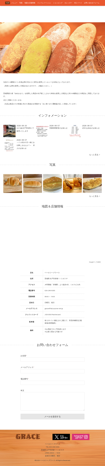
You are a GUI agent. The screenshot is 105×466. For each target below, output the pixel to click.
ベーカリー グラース (47, 460)
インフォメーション (44, 3)
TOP (7, 3)
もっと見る (94, 155)
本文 (22, 391)
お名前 (24, 356)
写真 (20, 3)
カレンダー (68, 3)
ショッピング (57, 3)
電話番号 (25, 379)
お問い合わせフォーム (91, 3)
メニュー (14, 3)
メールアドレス (27, 367)
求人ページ (78, 3)
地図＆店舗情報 (30, 3)
